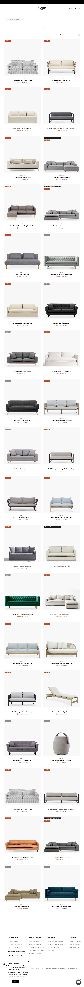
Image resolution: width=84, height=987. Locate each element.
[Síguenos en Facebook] (9, 955)
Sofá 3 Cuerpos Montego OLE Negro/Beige (61, 809)
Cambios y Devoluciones (36, 947)
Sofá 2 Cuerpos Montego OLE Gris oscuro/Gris (61, 128)
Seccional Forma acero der (61, 177)
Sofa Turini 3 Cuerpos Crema (22, 128)
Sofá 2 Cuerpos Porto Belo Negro (22, 712)
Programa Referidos (14, 947)
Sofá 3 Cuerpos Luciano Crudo (61, 371)
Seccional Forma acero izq (61, 226)
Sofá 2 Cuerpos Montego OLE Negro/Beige (61, 469)
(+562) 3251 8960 (75, 947)
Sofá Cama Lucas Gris (22, 274)
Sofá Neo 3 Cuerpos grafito (22, 371)
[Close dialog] (63, 474)
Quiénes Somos (13, 941)
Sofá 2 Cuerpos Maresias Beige (61, 80)
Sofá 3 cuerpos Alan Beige (22, 177)
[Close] (29, 961)
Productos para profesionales (57, 944)
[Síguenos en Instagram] (13, 955)
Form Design (22, 78)
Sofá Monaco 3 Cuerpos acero (22, 760)
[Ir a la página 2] (46, 914)
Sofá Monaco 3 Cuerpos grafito (61, 323)
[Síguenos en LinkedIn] (22, 955)
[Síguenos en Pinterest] (17, 955)
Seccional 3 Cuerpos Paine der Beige (61, 614)
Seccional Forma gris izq (61, 858)
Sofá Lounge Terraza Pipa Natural (61, 663)
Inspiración (51, 950)
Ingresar (72, 8)
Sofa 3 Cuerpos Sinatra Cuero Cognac (22, 858)
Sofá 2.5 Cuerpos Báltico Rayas (22, 80)
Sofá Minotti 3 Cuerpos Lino (61, 566)
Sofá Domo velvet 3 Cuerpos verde (22, 614)
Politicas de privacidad (36, 953)
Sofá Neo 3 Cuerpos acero (22, 469)
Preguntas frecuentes (35, 944)
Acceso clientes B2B (35, 941)
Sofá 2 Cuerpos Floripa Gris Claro (61, 517)
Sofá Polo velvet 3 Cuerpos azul (62, 906)
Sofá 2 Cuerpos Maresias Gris (22, 517)
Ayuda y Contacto (75, 941)
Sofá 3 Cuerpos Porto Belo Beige (61, 420)
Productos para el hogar (55, 941)
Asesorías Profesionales (15, 944)
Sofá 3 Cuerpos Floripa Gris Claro (22, 663)
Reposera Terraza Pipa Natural (61, 712)
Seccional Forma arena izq (22, 906)
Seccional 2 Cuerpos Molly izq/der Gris (22, 226)
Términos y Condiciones (36, 950)
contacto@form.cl (75, 944)
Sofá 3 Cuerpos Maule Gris (22, 566)
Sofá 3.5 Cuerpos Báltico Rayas (22, 809)
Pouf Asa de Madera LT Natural (61, 760)
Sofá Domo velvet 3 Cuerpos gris (61, 274)
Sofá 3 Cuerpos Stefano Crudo (22, 323)
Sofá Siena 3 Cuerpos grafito (23, 420)
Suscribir (18, 509)
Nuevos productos (53, 947)
